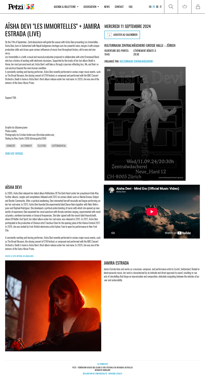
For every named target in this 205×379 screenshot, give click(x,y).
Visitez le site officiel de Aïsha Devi (19, 256)
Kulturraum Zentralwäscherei (136, 61)
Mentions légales (115, 373)
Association (89, 7)
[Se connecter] (198, 6)
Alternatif (26, 146)
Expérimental (59, 146)
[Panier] (184, 6)
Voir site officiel (14, 153)
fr (154, 7)
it (161, 7)
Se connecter (102, 364)
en (150, 7)
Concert (10, 146)
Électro (42, 146)
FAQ (130, 7)
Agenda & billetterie (65, 7)
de (157, 7)
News (107, 7)
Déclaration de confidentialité (95, 373)
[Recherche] (171, 6)
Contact (119, 7)
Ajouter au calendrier (125, 35)
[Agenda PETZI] (28, 6)
